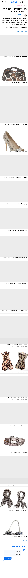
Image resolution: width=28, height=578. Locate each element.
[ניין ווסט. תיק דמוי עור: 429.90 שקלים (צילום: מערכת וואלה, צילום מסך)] (14, 193)
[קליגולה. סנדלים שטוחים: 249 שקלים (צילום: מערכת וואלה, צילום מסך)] (14, 273)
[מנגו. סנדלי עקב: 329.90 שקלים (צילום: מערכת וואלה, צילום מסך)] (14, 415)
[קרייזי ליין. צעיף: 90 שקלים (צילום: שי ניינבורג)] (14, 500)
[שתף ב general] (2, 2)
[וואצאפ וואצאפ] (5, 2)
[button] (21, 2)
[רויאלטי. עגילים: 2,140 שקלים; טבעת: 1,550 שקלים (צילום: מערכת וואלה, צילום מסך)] (14, 332)
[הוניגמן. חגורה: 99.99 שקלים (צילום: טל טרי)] (14, 442)
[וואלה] (14, 2)
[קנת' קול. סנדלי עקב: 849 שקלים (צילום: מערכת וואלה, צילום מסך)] (14, 301)
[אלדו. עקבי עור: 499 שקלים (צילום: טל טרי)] (14, 141)
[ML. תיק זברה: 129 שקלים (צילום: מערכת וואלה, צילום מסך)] (14, 247)
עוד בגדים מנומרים (21, 31)
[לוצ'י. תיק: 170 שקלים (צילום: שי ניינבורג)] (14, 526)
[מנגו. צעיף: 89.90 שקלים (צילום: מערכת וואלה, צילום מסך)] (14, 167)
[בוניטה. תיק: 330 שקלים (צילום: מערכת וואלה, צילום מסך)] (14, 46)
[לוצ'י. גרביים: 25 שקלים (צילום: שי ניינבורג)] (14, 362)
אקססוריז (24, 540)
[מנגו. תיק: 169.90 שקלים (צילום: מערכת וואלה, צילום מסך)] (14, 471)
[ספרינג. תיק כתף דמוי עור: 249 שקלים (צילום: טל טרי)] (14, 72)
